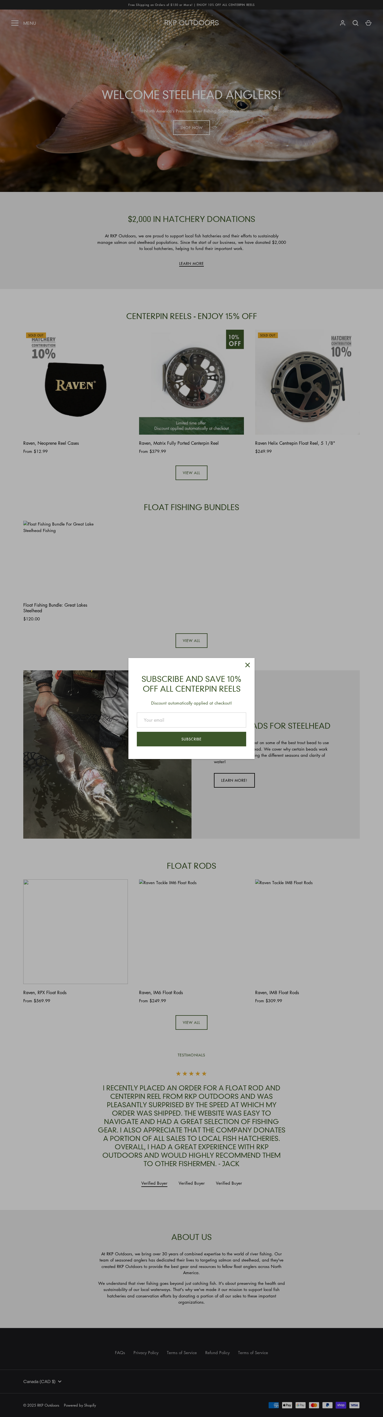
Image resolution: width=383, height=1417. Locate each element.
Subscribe (191, 739)
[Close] (247, 665)
